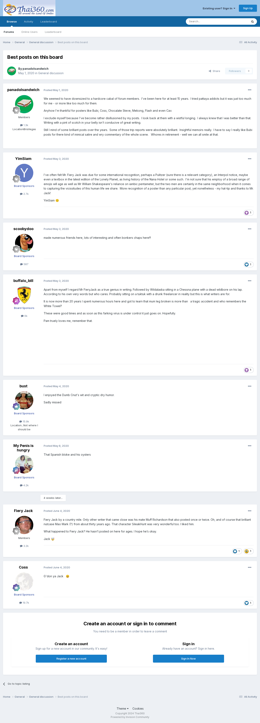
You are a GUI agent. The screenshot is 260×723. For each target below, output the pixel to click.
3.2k (26, 545)
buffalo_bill (23, 280)
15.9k (25, 421)
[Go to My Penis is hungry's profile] (24, 464)
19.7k (25, 602)
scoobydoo (23, 229)
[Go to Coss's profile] (24, 581)
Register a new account (71, 658)
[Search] (252, 21)
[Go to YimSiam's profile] (24, 173)
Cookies (138, 708)
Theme (122, 708)
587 (25, 264)
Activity (28, 21)
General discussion (51, 73)
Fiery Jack (23, 511)
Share (215, 71)
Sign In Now (188, 658)
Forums (9, 31)
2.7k (26, 193)
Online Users (29, 31)
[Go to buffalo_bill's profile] (24, 295)
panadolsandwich (36, 68)
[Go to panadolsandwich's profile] (11, 70)
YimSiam (23, 158)
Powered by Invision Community (130, 717)
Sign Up (248, 8)
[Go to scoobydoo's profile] (24, 243)
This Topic (236, 21)
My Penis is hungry (23, 447)
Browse (12, 21)
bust (23, 386)
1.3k (25, 125)
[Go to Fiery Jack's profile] (24, 525)
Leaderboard (53, 31)
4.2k (26, 485)
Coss (23, 567)
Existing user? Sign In (218, 8)
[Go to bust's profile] (24, 400)
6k (25, 315)
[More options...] (250, 90)
